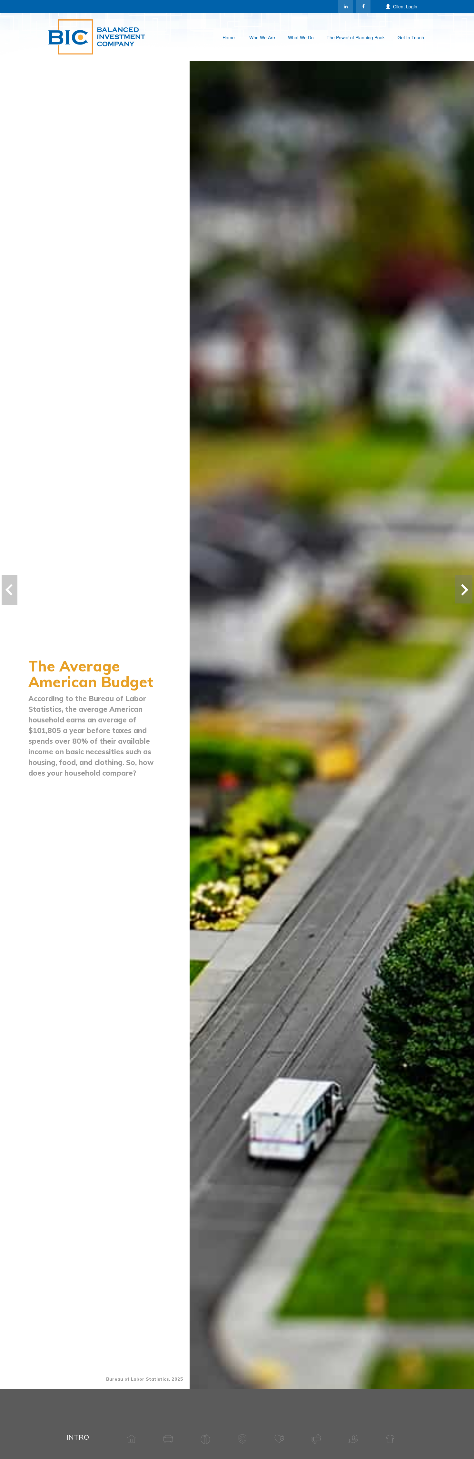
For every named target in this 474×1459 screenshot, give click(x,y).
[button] (228, 37)
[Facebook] (363, 6)
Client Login (405, 6)
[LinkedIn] (345, 6)
